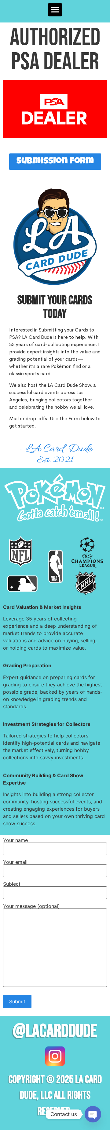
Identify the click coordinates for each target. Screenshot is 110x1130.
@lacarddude (55, 1031)
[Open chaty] (93, 1114)
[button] (55, 9)
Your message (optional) (31, 906)
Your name (15, 840)
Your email (15, 862)
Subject (11, 884)
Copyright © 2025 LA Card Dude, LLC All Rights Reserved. (55, 1095)
